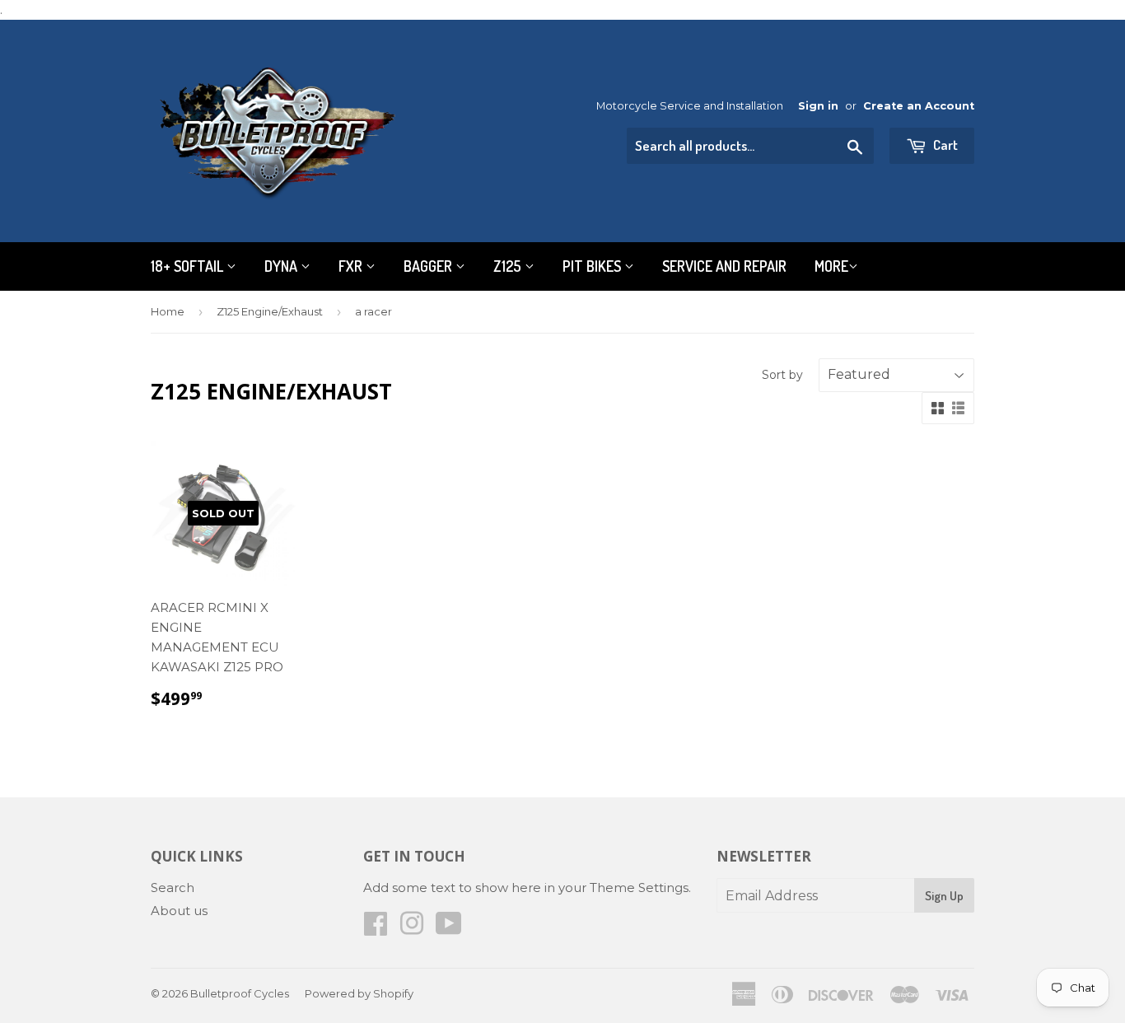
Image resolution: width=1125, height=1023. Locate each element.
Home (167, 311)
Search (172, 887)
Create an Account (918, 106)
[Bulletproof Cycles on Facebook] (375, 929)
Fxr (352, 266)
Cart (944, 144)
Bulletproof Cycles (239, 993)
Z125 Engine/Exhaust (270, 311)
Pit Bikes (593, 266)
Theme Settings (639, 887)
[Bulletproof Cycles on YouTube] (449, 929)
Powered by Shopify (359, 993)
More (831, 266)
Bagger (429, 266)
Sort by (782, 374)
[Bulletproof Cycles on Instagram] (411, 929)
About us (179, 910)
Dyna (282, 266)
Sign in (818, 106)
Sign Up (944, 896)
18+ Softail (188, 266)
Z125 (509, 266)
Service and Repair (724, 266)
